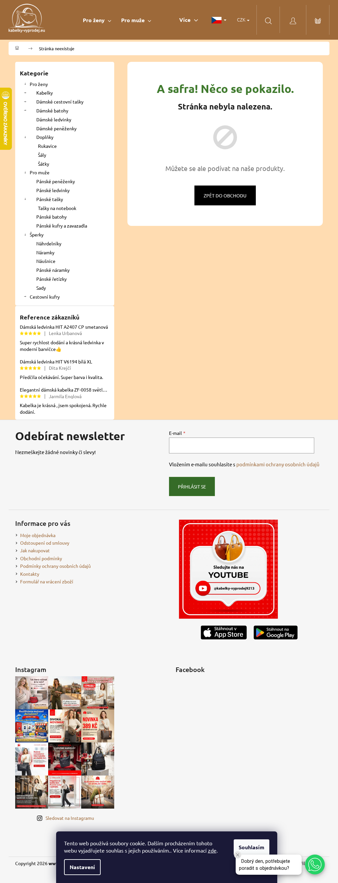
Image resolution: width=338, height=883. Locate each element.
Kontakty (29, 574)
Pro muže (40, 172)
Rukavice (47, 146)
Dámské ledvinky (53, 119)
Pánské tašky (49, 199)
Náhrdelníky (48, 243)
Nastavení (82, 866)
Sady (41, 288)
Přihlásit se (192, 486)
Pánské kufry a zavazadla (61, 226)
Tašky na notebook (57, 208)
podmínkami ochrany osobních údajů (278, 464)
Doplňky (44, 137)
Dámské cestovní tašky (60, 102)
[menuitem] (97, 20)
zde (212, 850)
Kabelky (44, 93)
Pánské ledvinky (53, 190)
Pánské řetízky (51, 279)
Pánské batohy (51, 217)
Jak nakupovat (35, 550)
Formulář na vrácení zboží (46, 581)
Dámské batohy (52, 110)
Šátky (43, 164)
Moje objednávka (37, 535)
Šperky (37, 234)
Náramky (45, 252)
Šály (42, 155)
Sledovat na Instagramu (70, 818)
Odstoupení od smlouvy (44, 543)
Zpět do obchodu (225, 195)
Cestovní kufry (45, 297)
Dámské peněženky (56, 128)
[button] (315, 864)
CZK (241, 19)
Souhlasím (251, 847)
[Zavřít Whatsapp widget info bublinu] (237, 855)
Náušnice (45, 261)
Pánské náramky (53, 270)
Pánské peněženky (55, 181)
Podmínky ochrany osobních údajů (55, 566)
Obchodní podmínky (41, 558)
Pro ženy (39, 84)
